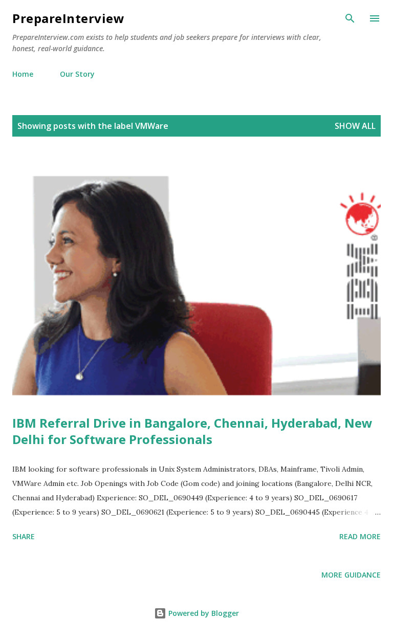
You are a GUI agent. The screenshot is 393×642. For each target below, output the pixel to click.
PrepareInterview (68, 18)
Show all (355, 125)
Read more (360, 536)
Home (22, 74)
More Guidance (351, 575)
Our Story (77, 74)
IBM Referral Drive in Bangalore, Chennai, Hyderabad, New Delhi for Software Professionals (192, 431)
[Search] (350, 18)
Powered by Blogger (202, 613)
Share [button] (23, 536)
